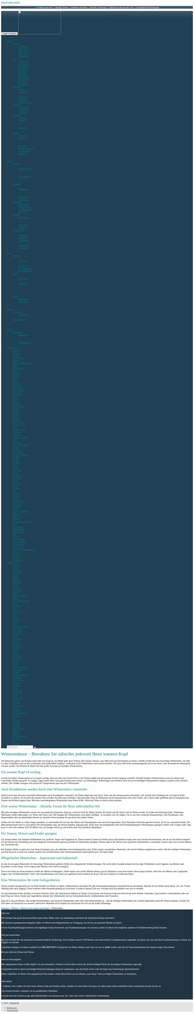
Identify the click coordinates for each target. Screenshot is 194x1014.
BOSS (15, 396)
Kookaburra (17, 560)
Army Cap (23, 261)
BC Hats (16, 373)
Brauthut (22, 146)
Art (13, 59)
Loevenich (17, 573)
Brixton (15, 399)
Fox (14, 491)
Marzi (15, 585)
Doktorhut (22, 153)
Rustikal (16, 87)
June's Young (18, 544)
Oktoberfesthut (25, 102)
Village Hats (18, 698)
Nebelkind (17, 606)
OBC (14, 624)
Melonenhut (23, 110)
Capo (14, 427)
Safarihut (22, 74)
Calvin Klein (18, 422)
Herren (10, 330)
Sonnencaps (23, 302)
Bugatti (15, 409)
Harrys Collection (20, 511)
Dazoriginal (17, 452)
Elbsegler (22, 212)
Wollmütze (23, 189)
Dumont (16, 463)
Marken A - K (13, 348)
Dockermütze (24, 176)
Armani (15, 360)
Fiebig (15, 481)
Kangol (15, 552)
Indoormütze (24, 245)
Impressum (12, 1008)
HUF (14, 524)
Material (16, 115)
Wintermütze (24, 235)
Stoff (14, 273)
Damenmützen (19, 319)
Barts (14, 371)
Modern (16, 43)
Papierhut (22, 128)
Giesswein (17, 504)
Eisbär (15, 465)
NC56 (15, 603)
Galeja (15, 496)
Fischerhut (23, 66)
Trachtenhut (23, 92)
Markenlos (17, 583)
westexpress (17, 705)
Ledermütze (23, 197)
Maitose (16, 578)
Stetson (15, 672)
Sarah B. (16, 649)
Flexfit (15, 486)
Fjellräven (16, 483)
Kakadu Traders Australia (23, 550)
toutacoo (16, 685)
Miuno (15, 598)
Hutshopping (18, 532)
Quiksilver (17, 639)
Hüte (9, 41)
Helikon (16, 514)
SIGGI (15, 662)
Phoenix (16, 634)
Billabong (16, 383)
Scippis (15, 654)
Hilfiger (15, 519)
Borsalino (16, 394)
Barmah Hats (18, 368)
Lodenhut (16, 570)
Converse (16, 442)
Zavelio (15, 721)
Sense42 (16, 659)
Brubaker (16, 404)
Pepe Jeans (17, 629)
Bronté (15, 401)
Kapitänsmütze (25, 210)
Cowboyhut (23, 61)
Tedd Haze (17, 677)
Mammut (16, 580)
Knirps (15, 557)
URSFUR (17, 693)
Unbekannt (17, 690)
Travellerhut (23, 77)
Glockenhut (23, 56)
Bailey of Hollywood (22, 363)
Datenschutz (12, 1010)
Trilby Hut (23, 49)
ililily (14, 534)
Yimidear (16, 716)
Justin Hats (17, 547)
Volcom (15, 700)
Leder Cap (23, 279)
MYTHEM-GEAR (21, 601)
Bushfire (16, 419)
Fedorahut (22, 54)
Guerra (15, 509)
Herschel (16, 516)
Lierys (15, 567)
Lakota (15, 565)
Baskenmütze (24, 207)
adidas (15, 350)
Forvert (15, 488)
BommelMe (17, 391)
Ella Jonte (16, 470)
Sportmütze (23, 225)
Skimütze (22, 238)
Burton (15, 417)
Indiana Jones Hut (26, 148)
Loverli (15, 575)
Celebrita (16, 432)
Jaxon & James (19, 542)
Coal (14, 440)
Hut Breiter (17, 527)
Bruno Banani (18, 406)
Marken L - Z (13, 562)
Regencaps (23, 299)
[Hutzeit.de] (39, 33)
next (14, 613)
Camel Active (18, 424)
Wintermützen (24, 343)
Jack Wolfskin (18, 539)
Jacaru (15, 537)
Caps (9, 253)
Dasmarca (16, 450)
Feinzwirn (17, 478)
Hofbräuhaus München (22, 521)
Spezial (15, 133)
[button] (8, 36)
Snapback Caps (25, 268)
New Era (16, 611)
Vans (14, 695)
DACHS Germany (20, 445)
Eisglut (15, 468)
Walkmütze (23, 199)
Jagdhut (21, 89)
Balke (15, 366)
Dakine (15, 447)
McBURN (17, 590)
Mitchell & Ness (19, 596)
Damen (10, 309)
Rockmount (17, 647)
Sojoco (15, 665)
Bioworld (16, 386)
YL (14, 718)
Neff (14, 608)
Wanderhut (23, 97)
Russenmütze (24, 240)
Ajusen (15, 353)
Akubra (21, 138)
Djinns (15, 460)
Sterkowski (17, 670)
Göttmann (16, 506)
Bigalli (15, 381)
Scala (14, 652)
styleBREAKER (20, 675)
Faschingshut (24, 151)
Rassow (16, 642)
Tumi (14, 688)
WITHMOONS (19, 713)
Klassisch (16, 105)
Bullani (15, 412)
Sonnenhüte (23, 84)
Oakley (15, 621)
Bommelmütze (24, 169)
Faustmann (17, 475)
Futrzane (16, 493)
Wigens (15, 708)
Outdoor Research (20, 626)
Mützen (10, 161)
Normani (16, 619)
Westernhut (23, 64)
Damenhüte (17, 312)
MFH (14, 593)
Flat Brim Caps (25, 271)
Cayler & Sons (19, 429)
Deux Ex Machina (20, 455)
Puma (15, 636)
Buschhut (22, 72)
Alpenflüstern (18, 358)
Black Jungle (18, 389)
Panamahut (23, 46)
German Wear (18, 501)
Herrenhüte (17, 332)
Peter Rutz (17, 631)
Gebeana (16, 498)
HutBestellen (18, 529)
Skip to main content (10, 2)
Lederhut (22, 118)
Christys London (20, 437)
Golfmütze (23, 227)
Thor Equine (18, 680)
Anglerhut (22, 69)
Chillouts (16, 435)
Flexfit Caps (23, 266)
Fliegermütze (24, 217)
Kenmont (16, 555)
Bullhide (16, 414)
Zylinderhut (23, 107)
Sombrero (22, 112)
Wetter (15, 296)
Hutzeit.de (14, 1003)
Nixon (15, 616)
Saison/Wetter (18, 230)
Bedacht (16, 376)
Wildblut (16, 711)
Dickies (15, 458)
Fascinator (22, 135)
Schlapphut (23, 79)
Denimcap (22, 284)
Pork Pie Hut (24, 51)
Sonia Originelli (19, 667)
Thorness (16, 682)
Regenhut (22, 82)
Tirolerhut (22, 100)
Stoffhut (21, 120)
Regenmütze (23, 248)
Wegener (16, 703)
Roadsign (16, 644)
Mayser (15, 588)
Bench (15, 378)
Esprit (15, 473)
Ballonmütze (24, 204)
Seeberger (16, 657)
